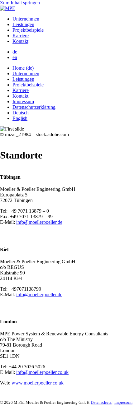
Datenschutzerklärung (33, 107)
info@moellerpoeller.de (39, 222)
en (14, 57)
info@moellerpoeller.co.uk (42, 372)
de (14, 51)
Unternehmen (25, 18)
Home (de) (23, 68)
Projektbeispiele (28, 30)
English (19, 118)
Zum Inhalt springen (20, 2)
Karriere (20, 35)
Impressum (23, 101)
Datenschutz (101, 402)
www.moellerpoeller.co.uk (38, 382)
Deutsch (20, 112)
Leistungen (23, 24)
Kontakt (20, 41)
